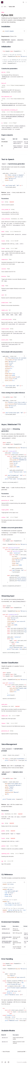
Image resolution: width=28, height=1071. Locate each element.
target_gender (5, 509)
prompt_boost (4, 302)
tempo (2, 285)
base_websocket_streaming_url (9, 109)
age (2, 861)
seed (2, 295)
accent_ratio (4, 339)
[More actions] (26, 2)
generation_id (5, 500)
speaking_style (5, 853)
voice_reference (5, 218)
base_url (3, 83)
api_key (3, 72)
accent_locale (5, 328)
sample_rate (4, 310)
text (2, 201)
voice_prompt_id (5, 209)
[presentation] (14, 57)
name (2, 823)
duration (3, 276)
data (2, 813)
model (2, 231)
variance (3, 268)
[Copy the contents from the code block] (24, 31)
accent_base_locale (6, 319)
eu (2, 123)
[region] (14, 144)
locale (3, 240)
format (3, 248)
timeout (3, 723)
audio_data (4, 704)
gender (3, 830)
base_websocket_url (6, 96)
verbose (3, 517)
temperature (4, 259)
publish (3, 846)
